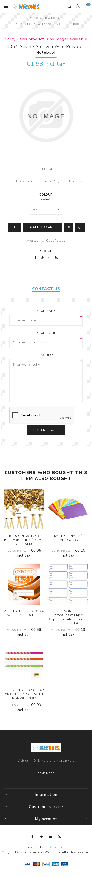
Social (46, 251)
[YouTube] (50, 837)
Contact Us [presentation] (46, 288)
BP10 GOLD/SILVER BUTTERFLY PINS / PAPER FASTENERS (24, 540)
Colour (46, 195)
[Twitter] (41, 837)
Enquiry (46, 355)
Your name (46, 311)
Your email (46, 333)
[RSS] (59, 837)
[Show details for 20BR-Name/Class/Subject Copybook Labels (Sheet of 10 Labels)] (68, 584)
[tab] (46, 289)
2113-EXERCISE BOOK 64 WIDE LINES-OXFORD (24, 613)
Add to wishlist (80, 227)
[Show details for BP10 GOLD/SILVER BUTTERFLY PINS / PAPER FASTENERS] (24, 509)
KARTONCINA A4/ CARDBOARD (68, 538)
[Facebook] (32, 837)
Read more (46, 773)
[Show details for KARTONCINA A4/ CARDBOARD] (68, 509)
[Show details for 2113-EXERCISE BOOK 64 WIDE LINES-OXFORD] (24, 584)
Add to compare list (68, 227)
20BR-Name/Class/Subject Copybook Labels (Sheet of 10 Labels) (68, 617)
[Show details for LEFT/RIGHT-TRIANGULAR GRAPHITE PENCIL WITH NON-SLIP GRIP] (24, 663)
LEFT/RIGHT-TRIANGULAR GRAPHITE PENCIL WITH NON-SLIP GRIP (24, 694)
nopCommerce (55, 847)
